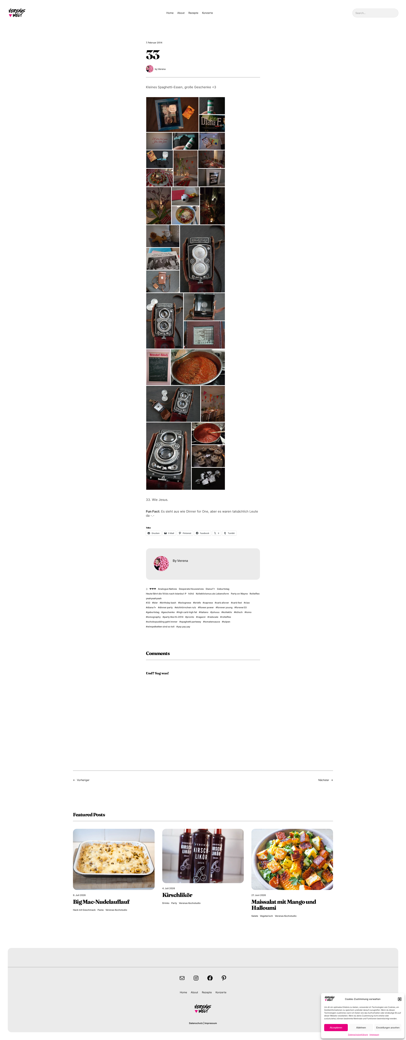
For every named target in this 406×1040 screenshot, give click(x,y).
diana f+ (151, 607)
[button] (399, 999)
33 (148, 602)
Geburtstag (223, 588)
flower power (206, 607)
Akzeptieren (336, 1027)
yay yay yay (184, 626)
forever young (224, 607)
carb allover (222, 602)
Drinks (165, 903)
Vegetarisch (266, 916)
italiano (204, 612)
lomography (154, 617)
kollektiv (227, 612)
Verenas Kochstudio (116, 909)
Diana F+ (210, 588)
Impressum (374, 1034)
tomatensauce (212, 621)
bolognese (185, 602)
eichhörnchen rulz (186, 607)
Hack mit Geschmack (84, 909)
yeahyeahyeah (154, 598)
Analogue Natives (167, 588)
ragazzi (201, 617)
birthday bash (168, 602)
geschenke (169, 612)
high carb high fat (187, 612)
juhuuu (215, 612)
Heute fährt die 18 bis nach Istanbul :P (166, 593)
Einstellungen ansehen (387, 1027)
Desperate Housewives (191, 588)
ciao (247, 602)
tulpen (226, 621)
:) (146, 588)
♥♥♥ (152, 588)
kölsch (239, 612)
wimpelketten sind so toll (160, 626)
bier (156, 602)
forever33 (241, 607)
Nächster (323, 780)
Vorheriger (83, 780)
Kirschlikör (177, 895)
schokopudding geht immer (162, 621)
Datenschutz (196, 1023)
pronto (190, 617)
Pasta (101, 909)
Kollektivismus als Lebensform (212, 593)
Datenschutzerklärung (358, 1034)
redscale (213, 617)
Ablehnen (361, 1027)
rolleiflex (226, 617)
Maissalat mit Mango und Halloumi (283, 905)
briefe (197, 602)
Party (174, 903)
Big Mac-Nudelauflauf (101, 902)
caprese (208, 602)
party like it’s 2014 (173, 617)
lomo (249, 612)
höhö (191, 593)
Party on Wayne (239, 593)
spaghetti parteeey (191, 621)
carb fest (237, 602)
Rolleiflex (255, 593)
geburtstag (153, 612)
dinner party (166, 607)
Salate (254, 916)
